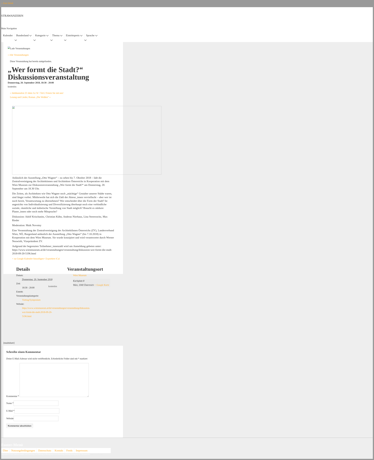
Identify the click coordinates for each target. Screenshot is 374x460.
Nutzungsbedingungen (23, 450)
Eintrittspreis (72, 35)
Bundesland (22, 35)
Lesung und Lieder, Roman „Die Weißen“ (30, 97)
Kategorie (40, 35)
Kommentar (12, 396)
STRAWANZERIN (12, 15)
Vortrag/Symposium (31, 300)
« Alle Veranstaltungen (18, 55)
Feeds (69, 450)
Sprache (90, 35)
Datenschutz (44, 450)
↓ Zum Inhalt (7, 3)
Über (5, 450)
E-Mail (9, 411)
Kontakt (59, 450)
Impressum (82, 450)
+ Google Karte (101, 285)
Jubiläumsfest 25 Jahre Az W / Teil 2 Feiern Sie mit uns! (36, 93)
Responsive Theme (96, 454)
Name (9, 403)
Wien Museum (79, 275)
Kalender (8, 35)
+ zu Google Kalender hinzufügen (28, 258)
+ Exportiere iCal (52, 258)
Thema (55, 35)
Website (10, 418)
